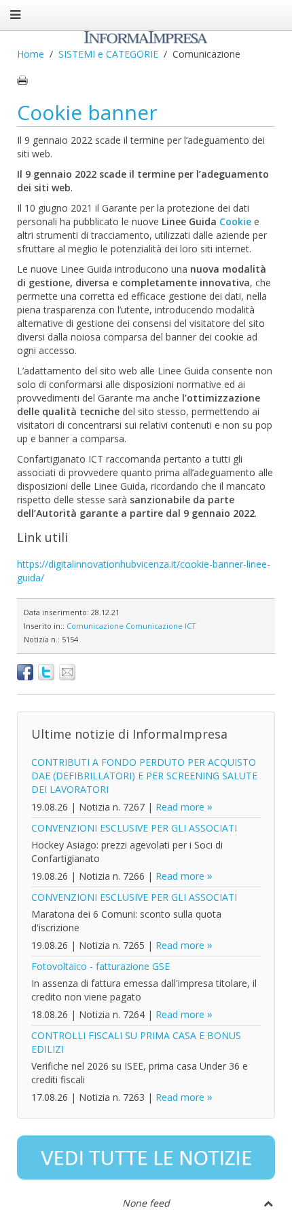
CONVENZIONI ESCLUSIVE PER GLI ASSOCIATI (134, 827)
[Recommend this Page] (67, 672)
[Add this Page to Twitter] (46, 672)
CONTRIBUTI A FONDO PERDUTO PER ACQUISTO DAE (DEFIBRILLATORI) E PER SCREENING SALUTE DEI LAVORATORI (144, 776)
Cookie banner (87, 112)
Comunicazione (95, 626)
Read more (180, 806)
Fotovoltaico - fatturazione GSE (100, 966)
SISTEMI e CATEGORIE (108, 53)
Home (30, 53)
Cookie (236, 221)
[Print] (22, 80)
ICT (190, 626)
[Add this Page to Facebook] (25, 672)
